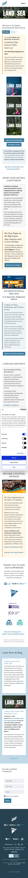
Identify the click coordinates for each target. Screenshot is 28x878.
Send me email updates (12, 796)
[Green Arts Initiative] (8, 839)
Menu (22, 3)
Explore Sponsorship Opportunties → (14, 634)
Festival (13, 847)
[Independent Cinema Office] (14, 613)
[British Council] (14, 605)
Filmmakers (17, 849)
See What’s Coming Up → (12, 405)
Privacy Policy (19, 862)
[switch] (24, 439)
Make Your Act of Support (13, 265)
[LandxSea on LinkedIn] (21, 844)
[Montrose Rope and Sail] (9, 623)
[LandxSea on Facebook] (15, 844)
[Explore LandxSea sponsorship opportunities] (14, 486)
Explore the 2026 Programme (14, 140)
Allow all (14, 457)
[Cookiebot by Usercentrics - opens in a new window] (20, 410)
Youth (22, 849)
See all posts (14, 758)
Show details (20, 453)
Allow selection (14, 462)
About (4, 847)
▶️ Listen (6, 32)
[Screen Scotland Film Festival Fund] (14, 584)
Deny (14, 467)
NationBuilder (17, 871)
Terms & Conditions (16, 864)
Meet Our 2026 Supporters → (13, 632)
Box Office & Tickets (14, 144)
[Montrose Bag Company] (20, 623)
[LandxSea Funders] (14, 825)
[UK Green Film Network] (22, 839)
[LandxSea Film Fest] (14, 819)
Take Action (11, 849)
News (21, 847)
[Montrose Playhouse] (14, 593)
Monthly (17, 847)
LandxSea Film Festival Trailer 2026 (12, 662)
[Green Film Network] (16, 839)
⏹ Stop (13, 32)
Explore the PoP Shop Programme (14, 353)
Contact (8, 847)
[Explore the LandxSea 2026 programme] (14, 86)
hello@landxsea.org (9, 844)
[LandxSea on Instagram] (18, 844)
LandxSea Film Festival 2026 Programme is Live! (14, 712)
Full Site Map (14, 851)
